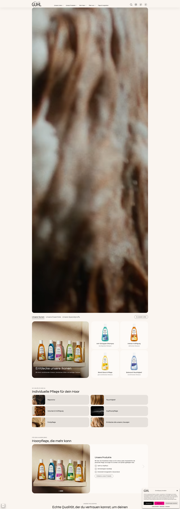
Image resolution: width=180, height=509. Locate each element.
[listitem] (105, 335)
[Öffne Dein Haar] (85, 5)
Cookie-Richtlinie (155, 506)
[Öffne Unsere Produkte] (76, 5)
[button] (177, 490)
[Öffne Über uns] (95, 5)
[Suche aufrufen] (131, 5)
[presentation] (97, 467)
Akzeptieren (149, 503)
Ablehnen (159, 503)
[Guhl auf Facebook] (145, 4)
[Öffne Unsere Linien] (62, 5)
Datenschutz (162, 506)
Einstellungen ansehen (171, 503)
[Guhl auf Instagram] (136, 4)
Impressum (167, 506)
